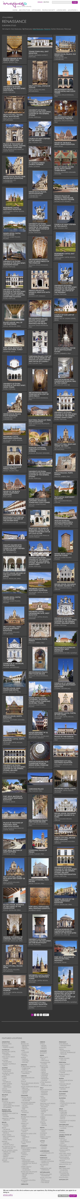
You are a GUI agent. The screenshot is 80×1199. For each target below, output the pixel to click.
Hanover (25, 1168)
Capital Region (26, 1097)
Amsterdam (45, 1176)
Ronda (62, 1117)
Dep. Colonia (63, 1172)
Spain (61, 1109)
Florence (44, 1110)
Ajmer (43, 1069)
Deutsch (46, 2)
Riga (42, 1143)
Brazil (4, 1122)
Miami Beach (64, 1141)
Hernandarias (65, 1045)
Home (15, 10)
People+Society (48, 10)
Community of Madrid (67, 1120)
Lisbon (62, 1066)
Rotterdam (45, 1181)
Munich (25, 1154)
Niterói (6, 1155)
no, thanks (63, 1196)
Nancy (24, 1125)
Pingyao (25, 1062)
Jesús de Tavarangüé (67, 1052)
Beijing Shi (25, 1044)
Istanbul (62, 1132)
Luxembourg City (47, 1153)
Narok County (45, 1137)
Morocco (43, 1158)
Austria (5, 1068)
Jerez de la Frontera (68, 1115)
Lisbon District (64, 1064)
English (40, 2)
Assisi (43, 1118)
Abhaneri (44, 1067)
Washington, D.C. (65, 1164)
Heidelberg (26, 1149)
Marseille (25, 1137)
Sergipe (4, 1160)
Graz (5, 1078)
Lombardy (43, 1100)
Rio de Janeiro (8, 1158)
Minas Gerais (6, 1135)
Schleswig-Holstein (28, 1180)
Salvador (6, 1129)
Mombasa (43, 1133)
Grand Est (24, 1123)
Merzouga (45, 1163)
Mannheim (26, 1151)
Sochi (62, 1082)
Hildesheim (26, 1170)
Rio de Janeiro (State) (10, 1150)
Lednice (25, 1091)
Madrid (63, 1122)
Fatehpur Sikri (46, 1085)
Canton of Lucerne (66, 1126)
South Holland (46, 1177)
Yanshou (25, 1048)
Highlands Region (27, 1077)
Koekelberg (7, 1104)
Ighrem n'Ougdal (47, 1161)
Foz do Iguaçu (8, 1145)
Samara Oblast (64, 1087)
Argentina (6, 1042)
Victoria (5, 1060)
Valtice (24, 1093)
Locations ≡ (73, 10)
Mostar (6, 1116)
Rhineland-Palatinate (29, 1172)
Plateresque (67, 29)
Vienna (4, 1089)
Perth (5, 1065)
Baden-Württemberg (28, 1148)
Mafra (62, 1067)
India (42, 1055)
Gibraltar (24, 1184)
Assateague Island (67, 1146)
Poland (62, 1056)
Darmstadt (26, 1160)
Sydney (5, 1058)
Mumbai (44, 1064)
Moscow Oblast (65, 1084)
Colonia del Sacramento (64, 1174)
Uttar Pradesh (45, 1082)
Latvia (42, 1141)
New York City (65, 1155)
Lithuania (43, 1145)
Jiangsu (24, 1054)
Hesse (23, 1158)
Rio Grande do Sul (9, 1147)
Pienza (43, 1112)
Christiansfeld (27, 1104)
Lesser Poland (64, 1058)
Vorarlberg (6, 1091)
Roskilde (25, 1112)
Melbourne (7, 1062)
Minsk (4, 1097)
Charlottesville (66, 1162)
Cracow (63, 1060)
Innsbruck (7, 1082)
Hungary (43, 1051)
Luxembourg (44, 1151)
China (23, 1042)
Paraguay (62, 1042)
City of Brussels (9, 1102)
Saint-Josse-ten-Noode (11, 1106)
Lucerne (63, 1128)
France (23, 1115)
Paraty (5, 1156)
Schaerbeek (7, 1107)
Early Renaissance (16, 29)
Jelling (24, 1106)
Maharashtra (45, 1062)
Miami (62, 1143)
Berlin (23, 1156)
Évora (62, 1076)
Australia (5, 1050)
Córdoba (63, 1112)
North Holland (46, 1174)
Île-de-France (26, 1142)
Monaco (43, 1155)
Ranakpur (44, 1078)
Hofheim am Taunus (29, 1163)
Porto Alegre (8, 1148)
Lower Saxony (26, 1167)
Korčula (25, 1070)
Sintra (62, 1069)
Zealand (24, 1111)
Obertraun (7, 1087)
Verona (44, 1125)
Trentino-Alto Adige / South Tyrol (48, 1104)
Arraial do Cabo (9, 1152)
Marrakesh (45, 1170)
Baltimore (64, 1148)
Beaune (25, 1120)
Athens (44, 1047)
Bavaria (24, 1153)
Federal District (8, 1131)
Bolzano (44, 1106)
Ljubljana (64, 1105)
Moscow (63, 1085)
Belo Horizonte (9, 1136)
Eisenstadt (7, 1071)
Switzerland (64, 1124)
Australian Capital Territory (9, 1052)
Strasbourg (26, 1128)
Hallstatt (6, 1085)
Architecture (24, 10)
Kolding (25, 1107)
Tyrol (4, 1080)
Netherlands (45, 1172)
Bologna (44, 1091)
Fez (42, 1166)
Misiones (5, 1046)
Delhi (43, 1059)
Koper (62, 1101)
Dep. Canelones (64, 1168)
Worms (25, 1178)
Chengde (25, 1052)
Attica (42, 1044)
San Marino (63, 1091)
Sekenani (44, 1138)
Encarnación (65, 1051)
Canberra (6, 1055)
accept (73, 1196)
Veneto (42, 1122)
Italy (42, 1088)
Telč (23, 1079)
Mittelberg (7, 1092)
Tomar (62, 1072)
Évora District (64, 1074)
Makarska (25, 1073)
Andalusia (63, 1111)
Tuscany (43, 1108)
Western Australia (9, 1064)
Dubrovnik (26, 1068)
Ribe (23, 1109)
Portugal (62, 1062)
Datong (25, 1059)
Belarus (5, 1095)
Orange (25, 1140)
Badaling (25, 1045)
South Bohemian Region (30, 1083)
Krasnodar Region (66, 1080)
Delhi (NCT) (44, 1057)
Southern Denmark (28, 1102)
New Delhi (45, 1060)
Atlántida (64, 1170)
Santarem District (65, 1071)
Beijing (24, 1047)
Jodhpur (44, 1075)
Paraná (4, 1141)
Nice (23, 1138)
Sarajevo (6, 1120)
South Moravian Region (30, 1086)
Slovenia (62, 1098)
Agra (43, 1084)
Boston (63, 1152)
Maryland (63, 1145)
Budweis (25, 1085)
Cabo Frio (6, 1153)
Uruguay (62, 1166)
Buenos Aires (6, 1044)
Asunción (62, 1047)
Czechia (24, 1076)
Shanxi (23, 1057)
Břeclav (25, 1088)
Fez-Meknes (44, 1165)
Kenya (42, 1127)
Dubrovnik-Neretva (28, 1066)
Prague (23, 1081)
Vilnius (43, 1148)
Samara (63, 1089)
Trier (24, 1177)
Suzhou (25, 1056)
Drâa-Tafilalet (45, 1159)
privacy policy (8, 1195)
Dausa (43, 1070)
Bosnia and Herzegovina (7, 1110)
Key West (63, 1140)
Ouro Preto (7, 1140)
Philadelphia (65, 1159)
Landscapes (61, 10)
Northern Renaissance (57, 29)
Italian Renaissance (38, 29)
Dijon (24, 1121)
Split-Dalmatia (26, 1072)
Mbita (43, 1131)
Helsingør (26, 1100)
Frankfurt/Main (28, 1161)
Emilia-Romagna (46, 1090)
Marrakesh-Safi (45, 1168)
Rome (43, 1098)
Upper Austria (7, 1084)
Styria (4, 1077)
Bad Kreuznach (28, 1173)
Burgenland (6, 1069)
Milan (43, 1101)
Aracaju (6, 1162)
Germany (24, 1146)
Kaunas (44, 1147)
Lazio (42, 1096)
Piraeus (44, 1048)
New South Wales (8, 1057)
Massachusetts (64, 1150)
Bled (62, 1100)
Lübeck (24, 1182)
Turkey (61, 1130)
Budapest (43, 1053)
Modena (44, 1093)
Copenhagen (27, 1099)
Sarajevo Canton (8, 1118)
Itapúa (61, 1049)
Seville (62, 1119)
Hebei (23, 1050)
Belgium (5, 1099)
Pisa (42, 1113)
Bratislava (63, 1096)
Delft (43, 1179)
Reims (24, 1126)
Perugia (44, 1120)
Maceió (5, 1126)
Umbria (42, 1117)
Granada (63, 1114)
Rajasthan (44, 1066)
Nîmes (24, 1132)
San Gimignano (46, 1115)
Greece (42, 1042)
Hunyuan (25, 1061)
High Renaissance (27, 29)
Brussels (5, 1101)
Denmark (24, 1095)
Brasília (6, 1133)
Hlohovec (26, 1090)
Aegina (43, 1045)
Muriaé (5, 1138)
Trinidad (63, 1054)
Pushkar (44, 1077)
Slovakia (62, 1094)
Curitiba (6, 1143)
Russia (61, 1078)
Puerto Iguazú (8, 1047)
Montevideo (63, 1177)
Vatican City (63, 1179)
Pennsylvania (64, 1157)
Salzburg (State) (8, 1073)
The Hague (45, 1182)
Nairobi (43, 1135)
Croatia (24, 1065)
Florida (62, 1138)
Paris (24, 1143)
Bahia (4, 1128)
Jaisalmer (44, 1074)
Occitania (24, 1130)
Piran (62, 1106)
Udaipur (44, 1080)
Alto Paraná (63, 1044)
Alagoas (5, 1124)
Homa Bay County (46, 1129)
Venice (43, 1123)
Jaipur (43, 1072)
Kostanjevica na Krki (68, 1103)
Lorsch (24, 1165)
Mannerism (47, 29)
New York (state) (65, 1153)
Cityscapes (36, 10)
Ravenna (44, 1094)
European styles (9, 25)
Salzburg (6, 1075)
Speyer (24, 1175)
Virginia (62, 1161)
